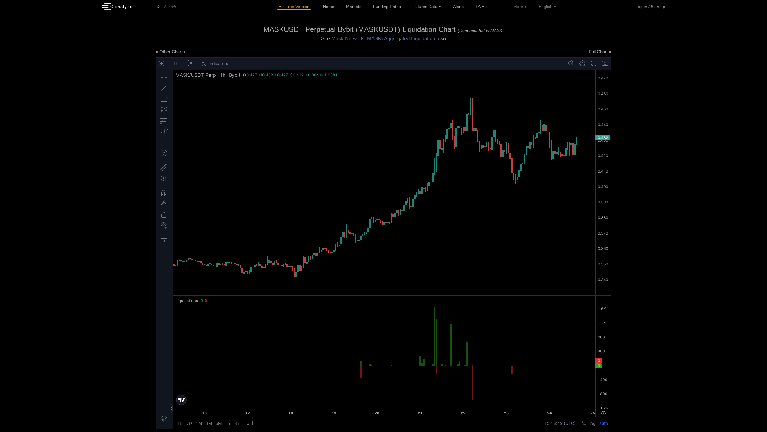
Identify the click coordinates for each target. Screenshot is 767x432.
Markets (353, 6)
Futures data (425, 6)
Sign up (658, 6)
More (518, 6)
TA (478, 6)
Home (328, 6)
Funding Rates (387, 6)
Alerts (458, 6)
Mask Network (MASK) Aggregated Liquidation (383, 38)
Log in (641, 6)
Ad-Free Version (294, 6)
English (545, 6)
